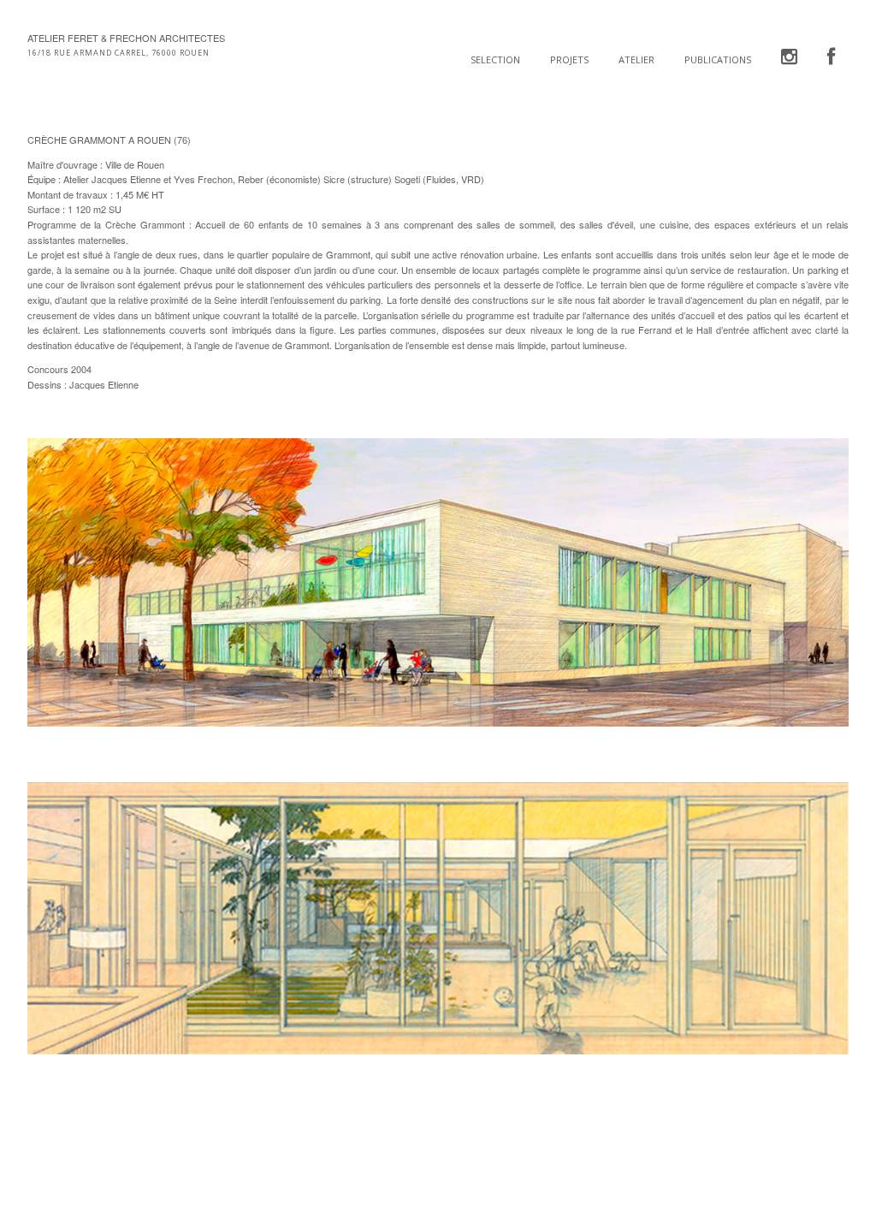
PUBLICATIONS (717, 59)
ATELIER (636, 59)
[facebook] (831, 57)
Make (91, 1176)
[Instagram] (789, 57)
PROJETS (569, 59)
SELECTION (495, 59)
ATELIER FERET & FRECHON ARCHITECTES (126, 38)
